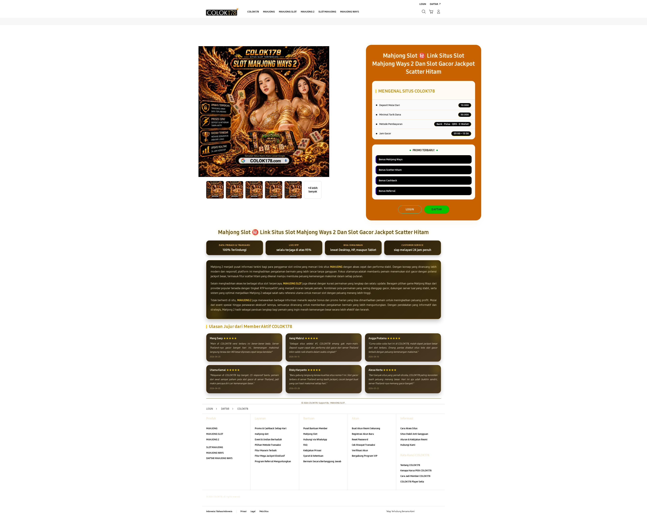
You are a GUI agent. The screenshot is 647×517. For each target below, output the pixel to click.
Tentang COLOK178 (410, 465)
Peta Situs (264, 511)
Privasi (243, 511)
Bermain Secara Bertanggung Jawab (322, 461)
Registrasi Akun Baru (363, 434)
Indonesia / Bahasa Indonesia (219, 511)
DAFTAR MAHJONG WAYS (219, 458)
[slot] (222, 11)
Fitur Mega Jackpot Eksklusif (270, 455)
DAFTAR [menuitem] (434, 4)
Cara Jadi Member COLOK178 (415, 476)
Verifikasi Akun (360, 450)
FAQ (305, 445)
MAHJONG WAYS (215, 452)
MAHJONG (336, 266)
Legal (253, 511)
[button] (431, 11)
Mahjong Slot (310, 434)
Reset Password (360, 439)
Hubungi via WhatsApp (315, 439)
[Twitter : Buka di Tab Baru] (426, 512)
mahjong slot (261, 434)
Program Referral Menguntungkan (273, 461)
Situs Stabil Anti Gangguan (414, 434)
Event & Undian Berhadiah (268, 439)
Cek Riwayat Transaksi (363, 445)
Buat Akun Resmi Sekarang (366, 428)
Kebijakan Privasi (312, 450)
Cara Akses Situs (408, 428)
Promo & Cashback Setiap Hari (270, 428)
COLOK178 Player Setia (412, 481)
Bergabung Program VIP (364, 455)
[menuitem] (253, 12)
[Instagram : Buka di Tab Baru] (432, 512)
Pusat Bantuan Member (315, 428)
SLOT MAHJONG (214, 447)
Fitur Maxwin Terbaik (266, 450)
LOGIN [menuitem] (422, 4)
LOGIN (410, 209)
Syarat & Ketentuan (313, 455)
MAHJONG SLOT (292, 283)
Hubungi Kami (407, 445)
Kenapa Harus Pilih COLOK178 (416, 470)
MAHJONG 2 (244, 300)
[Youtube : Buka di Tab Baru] (439, 512)
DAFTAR (437, 209)
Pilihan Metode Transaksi (268, 445)
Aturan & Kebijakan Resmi (413, 439)
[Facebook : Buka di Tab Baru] (419, 512)
